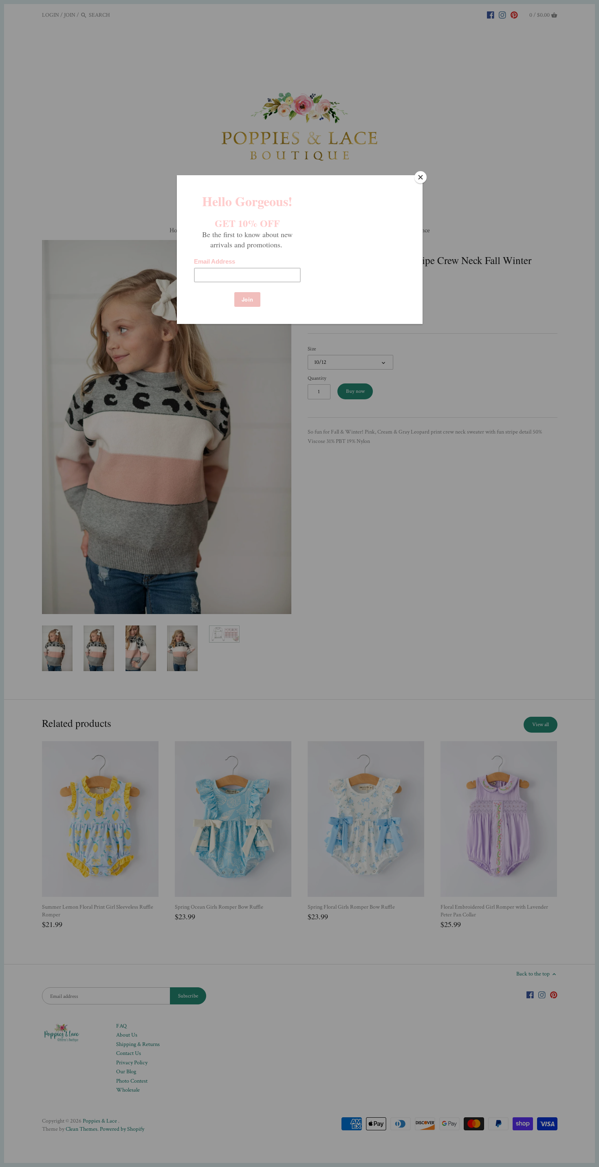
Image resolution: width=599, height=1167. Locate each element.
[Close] (420, 177)
